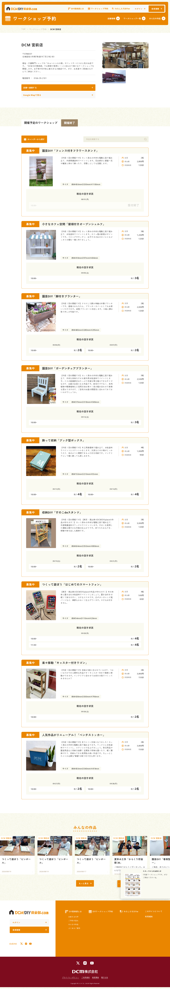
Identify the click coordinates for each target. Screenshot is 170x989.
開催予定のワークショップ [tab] (40, 123)
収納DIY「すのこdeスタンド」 (62, 512)
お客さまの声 (73, 917)
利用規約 (149, 916)
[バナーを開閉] (119, 883)
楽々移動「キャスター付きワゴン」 (65, 663)
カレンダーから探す (36, 139)
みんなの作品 (155, 18)
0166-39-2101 (40, 78)
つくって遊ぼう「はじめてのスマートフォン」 (72, 584)
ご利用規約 (85, 977)
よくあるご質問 (74, 928)
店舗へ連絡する (30, 87)
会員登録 (155, 9)
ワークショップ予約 (99, 8)
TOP (23, 29)
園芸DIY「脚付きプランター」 (62, 296)
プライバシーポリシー (70, 977)
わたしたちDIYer (122, 8)
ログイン (138, 9)
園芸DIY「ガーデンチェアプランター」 (67, 368)
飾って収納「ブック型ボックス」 (63, 440)
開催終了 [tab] (69, 123)
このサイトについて (153, 911)
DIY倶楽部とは (77, 8)
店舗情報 (111, 18)
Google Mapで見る (32, 95)
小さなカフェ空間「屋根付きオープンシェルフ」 (74, 224)
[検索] (145, 139)
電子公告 (104, 977)
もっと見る (83, 883)
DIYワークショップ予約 (103, 911)
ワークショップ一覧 (132, 18)
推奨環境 (95, 977)
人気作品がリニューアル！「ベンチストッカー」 (74, 735)
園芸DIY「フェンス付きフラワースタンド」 (70, 151)
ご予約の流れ (73, 920)
